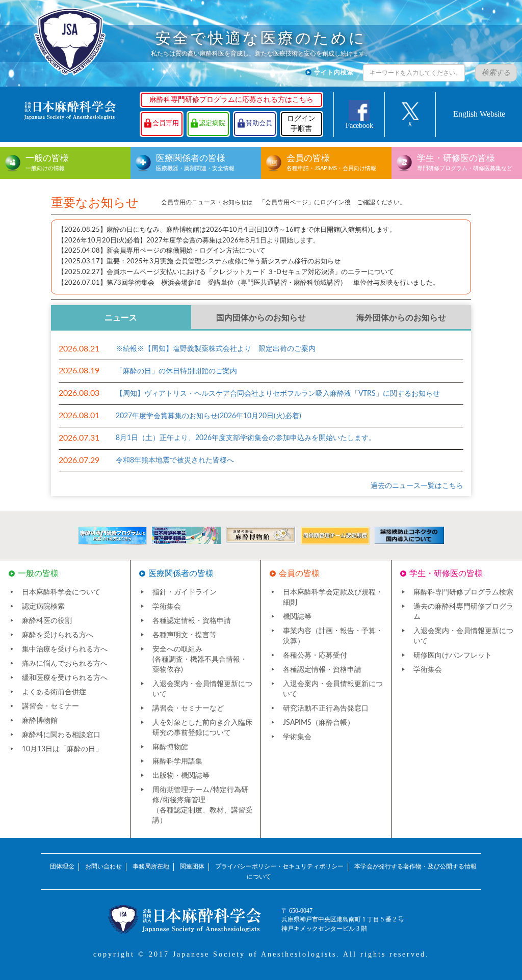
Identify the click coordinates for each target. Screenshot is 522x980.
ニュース (121, 318)
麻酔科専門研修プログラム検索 (463, 592)
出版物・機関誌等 (181, 775)
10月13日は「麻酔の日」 (62, 749)
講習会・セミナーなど (188, 708)
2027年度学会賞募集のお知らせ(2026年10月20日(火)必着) (208, 416)
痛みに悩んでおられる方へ (65, 663)
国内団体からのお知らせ (261, 318)
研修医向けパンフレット (452, 655)
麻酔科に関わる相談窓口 (61, 735)
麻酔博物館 (40, 720)
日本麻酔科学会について (61, 592)
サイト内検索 (334, 72)
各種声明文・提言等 (184, 635)
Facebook (359, 125)
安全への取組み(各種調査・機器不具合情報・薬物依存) (199, 659)
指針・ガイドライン (184, 592)
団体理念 (62, 866)
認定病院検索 (43, 606)
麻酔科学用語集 (177, 761)
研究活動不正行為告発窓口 (326, 708)
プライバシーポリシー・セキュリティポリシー (279, 866)
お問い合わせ (103, 866)
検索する (496, 72)
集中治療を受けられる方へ (65, 649)
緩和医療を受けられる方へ (65, 678)
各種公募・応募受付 (315, 655)
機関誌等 (297, 616)
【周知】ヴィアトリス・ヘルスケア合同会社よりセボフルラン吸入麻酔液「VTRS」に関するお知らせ (278, 393)
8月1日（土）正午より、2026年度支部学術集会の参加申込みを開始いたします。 (246, 438)
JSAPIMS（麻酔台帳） (318, 722)
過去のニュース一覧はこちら (417, 485)
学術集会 (166, 606)
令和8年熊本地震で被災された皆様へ (175, 460)
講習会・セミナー (50, 706)
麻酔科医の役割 (47, 620)
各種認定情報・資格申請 (191, 620)
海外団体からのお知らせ (401, 318)
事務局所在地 (151, 866)
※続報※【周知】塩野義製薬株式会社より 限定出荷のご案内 (216, 348)
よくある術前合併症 (54, 692)
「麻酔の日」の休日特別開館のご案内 (176, 371)
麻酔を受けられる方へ (57, 635)
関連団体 (192, 866)
